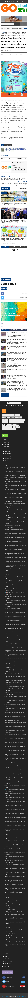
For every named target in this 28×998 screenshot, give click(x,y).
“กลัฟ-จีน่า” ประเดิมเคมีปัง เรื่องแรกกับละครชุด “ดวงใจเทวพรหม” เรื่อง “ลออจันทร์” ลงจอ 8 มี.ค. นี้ (16, 389)
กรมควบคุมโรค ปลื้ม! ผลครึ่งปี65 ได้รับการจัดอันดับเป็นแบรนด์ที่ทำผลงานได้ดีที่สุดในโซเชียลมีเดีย (16, 377)
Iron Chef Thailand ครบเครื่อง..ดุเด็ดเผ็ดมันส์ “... (15, 941)
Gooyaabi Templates (21, 996)
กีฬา (4, 424)
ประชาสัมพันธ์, (20, 54)
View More (24, 188)
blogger (5, 246)
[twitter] (7, 1)
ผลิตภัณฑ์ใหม (12, 429)
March (6, 958)
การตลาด (5, 417)
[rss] (16, 1)
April (6, 956)
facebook (22, 246)
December (7, 449)
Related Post (5, 188)
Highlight (14, 329)
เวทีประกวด (20, 422)
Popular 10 (5, 329)
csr (7, 424)
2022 (5, 966)
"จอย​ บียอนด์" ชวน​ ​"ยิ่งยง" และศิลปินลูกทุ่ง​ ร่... (15, 680)
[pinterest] (9, 1)
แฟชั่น (18, 426)
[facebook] (5, 1)
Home (2, 32)
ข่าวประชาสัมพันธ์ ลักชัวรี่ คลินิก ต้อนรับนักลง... (15, 648)
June (6, 463)
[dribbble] (14, 1)
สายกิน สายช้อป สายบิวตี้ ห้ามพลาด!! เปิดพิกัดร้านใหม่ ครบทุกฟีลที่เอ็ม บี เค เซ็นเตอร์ (13, 204)
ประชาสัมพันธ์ (19, 28)
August (6, 458)
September (7, 456)
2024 (5, 444)
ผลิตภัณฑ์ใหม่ (12, 417)
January (7, 963)
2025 (5, 442)
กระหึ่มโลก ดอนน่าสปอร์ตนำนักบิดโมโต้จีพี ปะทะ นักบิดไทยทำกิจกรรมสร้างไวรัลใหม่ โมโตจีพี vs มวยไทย (17, 359)
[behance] (18, 1)
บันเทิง (12, 415)
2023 (5, 446)
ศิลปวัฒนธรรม (12, 422)
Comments (23, 329)
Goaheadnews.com (13, 994)
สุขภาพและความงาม (19, 419)
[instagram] (20, 1)
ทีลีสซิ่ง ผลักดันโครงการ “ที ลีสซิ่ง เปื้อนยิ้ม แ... (15, 674)
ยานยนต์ (17, 424)
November (7, 451)
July (6, 460)
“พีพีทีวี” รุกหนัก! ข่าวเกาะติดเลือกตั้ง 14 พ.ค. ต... (15, 911)
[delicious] (22, 1)
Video (10, 426)
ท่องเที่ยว (18, 415)
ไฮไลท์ (11, 424)
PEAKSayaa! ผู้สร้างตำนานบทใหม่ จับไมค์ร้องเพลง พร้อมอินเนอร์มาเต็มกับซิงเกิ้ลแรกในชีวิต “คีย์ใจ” (17, 365)
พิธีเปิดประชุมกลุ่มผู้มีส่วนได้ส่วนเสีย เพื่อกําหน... (15, 503)
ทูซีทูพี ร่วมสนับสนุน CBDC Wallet (12, 720)
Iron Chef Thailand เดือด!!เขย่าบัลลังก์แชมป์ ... (15, 686)
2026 (5, 439)
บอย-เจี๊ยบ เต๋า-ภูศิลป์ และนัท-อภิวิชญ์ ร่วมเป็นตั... (15, 475)
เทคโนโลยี (5, 419)
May (6, 465)
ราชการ (11, 419)
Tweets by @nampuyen (6, 398)
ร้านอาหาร (5, 422)
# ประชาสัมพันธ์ (8, 145)
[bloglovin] (11, 1)
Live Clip (5, 429)
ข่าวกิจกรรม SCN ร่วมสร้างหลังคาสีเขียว (13, 501)
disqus (14, 246)
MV (14, 426)
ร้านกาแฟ (5, 426)
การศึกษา (19, 417)
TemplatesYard (5, 996)
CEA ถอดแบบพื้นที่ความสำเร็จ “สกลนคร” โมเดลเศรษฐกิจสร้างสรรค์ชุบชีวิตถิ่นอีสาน (17, 354)
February (7, 961)
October (7, 453)
